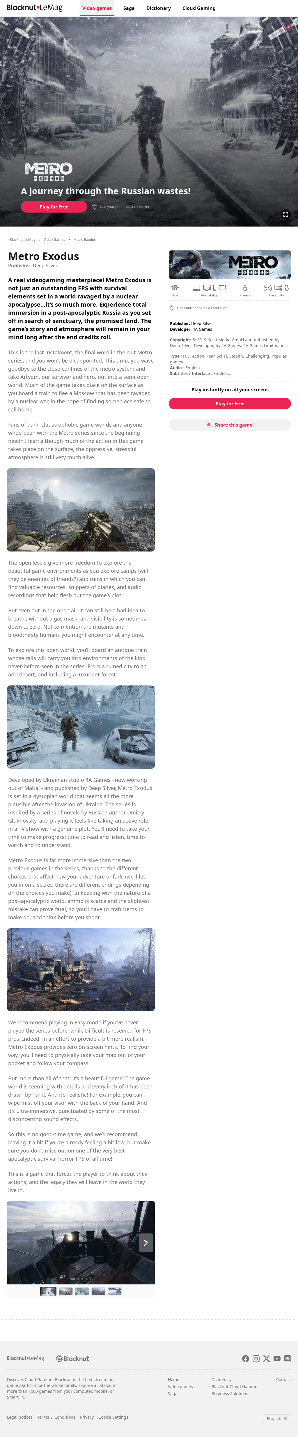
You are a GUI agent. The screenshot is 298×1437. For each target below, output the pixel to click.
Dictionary (158, 8)
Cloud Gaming (199, 8)
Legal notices (20, 1417)
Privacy (87, 1417)
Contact (283, 1379)
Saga (129, 8)
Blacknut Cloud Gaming (235, 1386)
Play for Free (54, 207)
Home (173, 1379)
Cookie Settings (113, 1417)
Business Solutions (230, 1393)
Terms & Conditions (56, 1417)
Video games (180, 1386)
